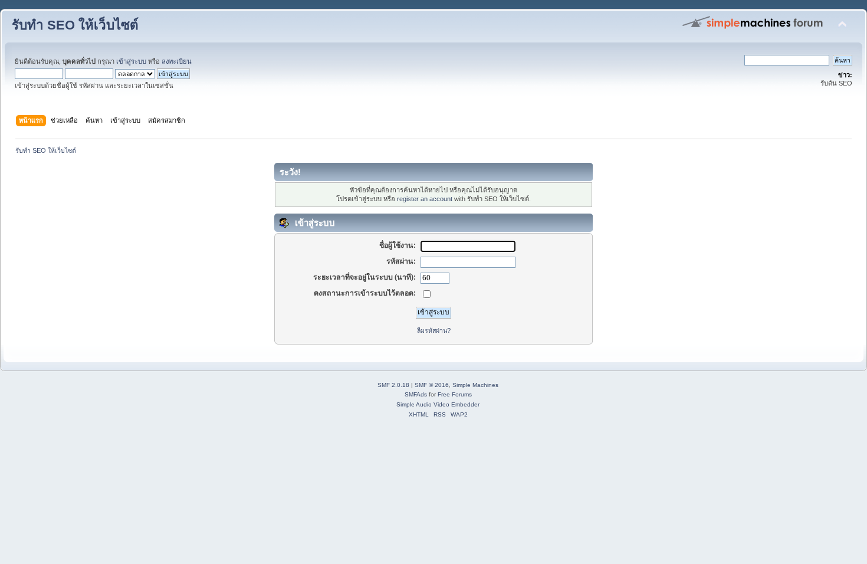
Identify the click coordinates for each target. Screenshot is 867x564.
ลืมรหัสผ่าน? (434, 330)
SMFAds (416, 394)
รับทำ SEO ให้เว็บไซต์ (75, 25)
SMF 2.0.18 (393, 385)
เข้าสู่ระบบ (131, 61)
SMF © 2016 (432, 385)
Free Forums (455, 394)
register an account (424, 198)
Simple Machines (475, 385)
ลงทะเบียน (177, 61)
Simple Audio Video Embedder (438, 404)
